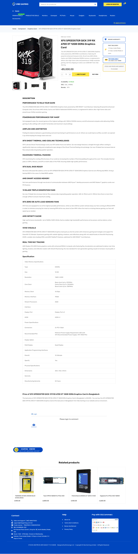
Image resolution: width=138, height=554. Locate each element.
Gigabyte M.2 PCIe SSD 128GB (110, 496)
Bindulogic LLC (69, 545)
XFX (68, 87)
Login (35, 414)
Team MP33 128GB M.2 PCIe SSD (53, 496)
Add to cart (81, 74)
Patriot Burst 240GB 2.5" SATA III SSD (84, 496)
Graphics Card (32, 29)
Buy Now (95, 74)
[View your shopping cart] (124, 4)
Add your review (66, 37)
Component (22, 29)
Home (14, 29)
